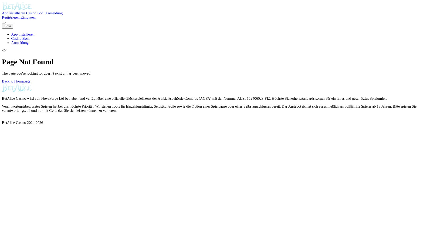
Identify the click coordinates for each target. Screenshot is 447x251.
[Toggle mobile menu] (4, 22)
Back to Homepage (16, 81)
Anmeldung (54, 13)
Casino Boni (35, 13)
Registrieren (11, 17)
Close (7, 26)
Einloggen (28, 17)
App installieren (14, 13)
